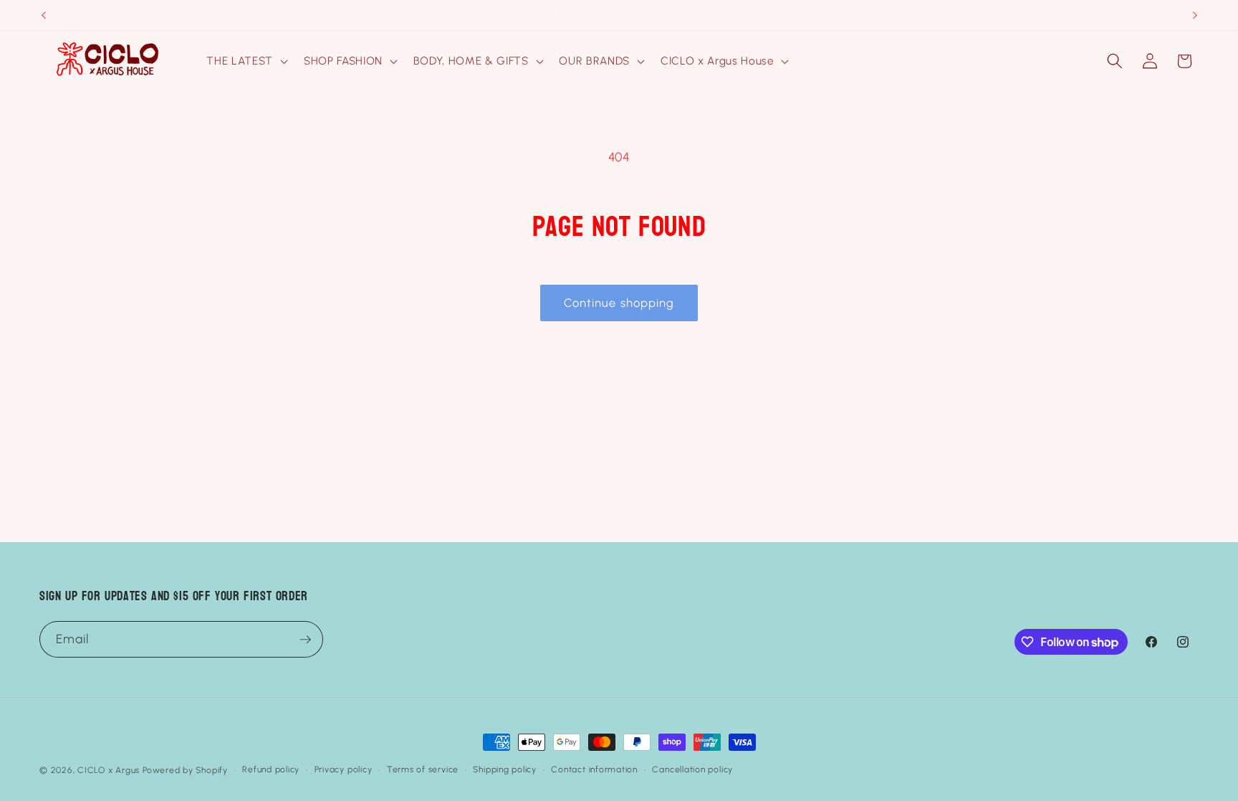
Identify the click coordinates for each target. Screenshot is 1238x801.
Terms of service (423, 769)
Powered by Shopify (185, 770)
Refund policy (270, 769)
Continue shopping (619, 302)
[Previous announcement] (43, 15)
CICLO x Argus (108, 770)
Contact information (594, 769)
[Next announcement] (1195, 15)
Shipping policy (505, 769)
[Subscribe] (305, 639)
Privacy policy (344, 769)
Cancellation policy (692, 769)
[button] (245, 60)
